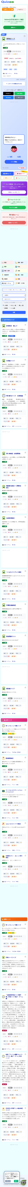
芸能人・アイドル (16, 850)
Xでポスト (8, 93)
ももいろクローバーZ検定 (13, 824)
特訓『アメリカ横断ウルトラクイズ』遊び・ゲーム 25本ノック (14, 1056)
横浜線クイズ (10, 688)
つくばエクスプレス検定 (13, 572)
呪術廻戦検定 (9, 758)
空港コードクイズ (11, 957)
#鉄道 (10, 69)
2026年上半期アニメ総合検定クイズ (14, 1109)
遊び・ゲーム (9, 73)
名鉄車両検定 (10, 518)
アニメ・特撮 (15, 784)
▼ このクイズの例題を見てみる (14, 83)
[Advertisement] (14, 117)
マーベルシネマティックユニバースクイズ (14, 791)
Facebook (8, 97)
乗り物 (15, 73)
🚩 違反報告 (21, 168)
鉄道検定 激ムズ (11, 326)
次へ (16, 1181)
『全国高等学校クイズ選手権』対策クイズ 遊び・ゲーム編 (14, 996)
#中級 (15, 69)
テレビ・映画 (15, 818)
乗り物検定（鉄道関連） (13, 453)
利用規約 (22, 1178)
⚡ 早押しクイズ (7, 178)
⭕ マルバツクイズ (21, 178)
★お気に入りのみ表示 (13, 302)
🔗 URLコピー (19, 97)
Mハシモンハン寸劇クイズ (13, 726)
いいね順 (13, 308)
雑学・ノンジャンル (16, 426)
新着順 (6, 308)
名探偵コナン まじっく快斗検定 (14, 856)
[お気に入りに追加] (24, 36)
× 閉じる (8, 1181)
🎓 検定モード (22, 173)
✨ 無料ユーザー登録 (8, 9)
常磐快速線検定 (11, 605)
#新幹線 (5, 69)
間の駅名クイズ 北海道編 (14, 396)
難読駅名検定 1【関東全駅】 (13, 487)
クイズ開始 (14, 162)
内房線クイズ (10, 361)
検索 (14, 312)
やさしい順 (13, 305)
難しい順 (21, 305)
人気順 (6, 305)
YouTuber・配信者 (16, 752)
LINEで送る (19, 93)
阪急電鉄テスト (11, 636)
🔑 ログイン (20, 9)
